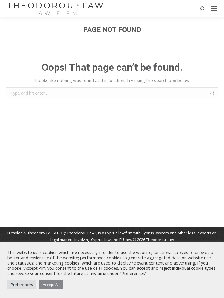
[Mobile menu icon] (214, 9)
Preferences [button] (22, 284)
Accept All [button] (51, 284)
